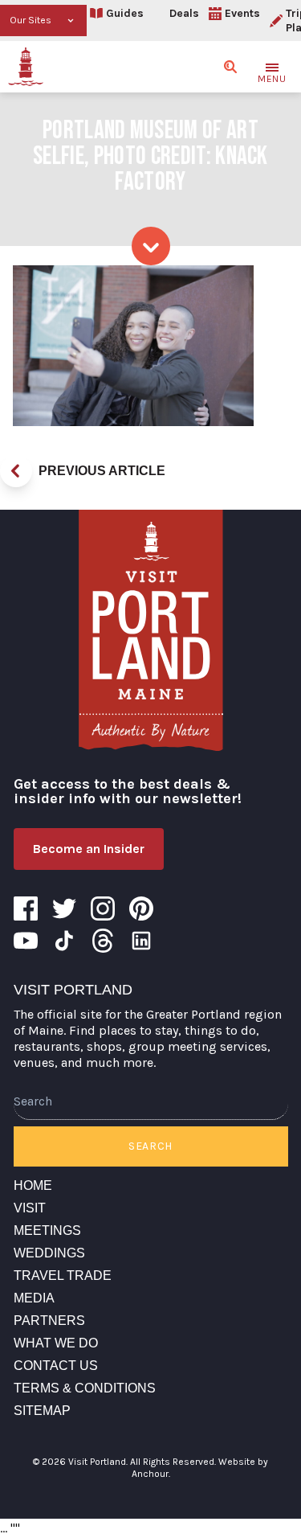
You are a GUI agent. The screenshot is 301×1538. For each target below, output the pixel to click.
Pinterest (141, 908)
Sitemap (42, 1410)
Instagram (103, 908)
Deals (184, 13)
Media (34, 1298)
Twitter (64, 908)
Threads (103, 941)
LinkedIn (141, 941)
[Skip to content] (151, 246)
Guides (125, 13)
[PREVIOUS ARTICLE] (16, 471)
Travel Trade (63, 1275)
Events (242, 13)
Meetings (47, 1230)
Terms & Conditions (85, 1388)
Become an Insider (88, 848)
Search (150, 1146)
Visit (30, 1208)
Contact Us (56, 1365)
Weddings (49, 1253)
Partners (49, 1320)
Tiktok (64, 941)
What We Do (56, 1343)
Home (33, 1185)
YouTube (26, 941)
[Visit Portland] (25, 66)
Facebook (26, 908)
